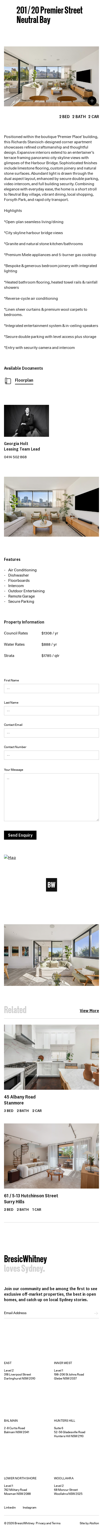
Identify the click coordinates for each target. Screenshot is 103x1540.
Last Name (11, 702)
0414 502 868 (15, 457)
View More (89, 1010)
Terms (56, 1523)
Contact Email (13, 725)
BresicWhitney (25, 1260)
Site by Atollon (89, 1523)
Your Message (13, 769)
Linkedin (10, 1507)
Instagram (29, 1507)
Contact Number (15, 747)
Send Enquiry (20, 835)
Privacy (41, 1523)
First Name (11, 680)
